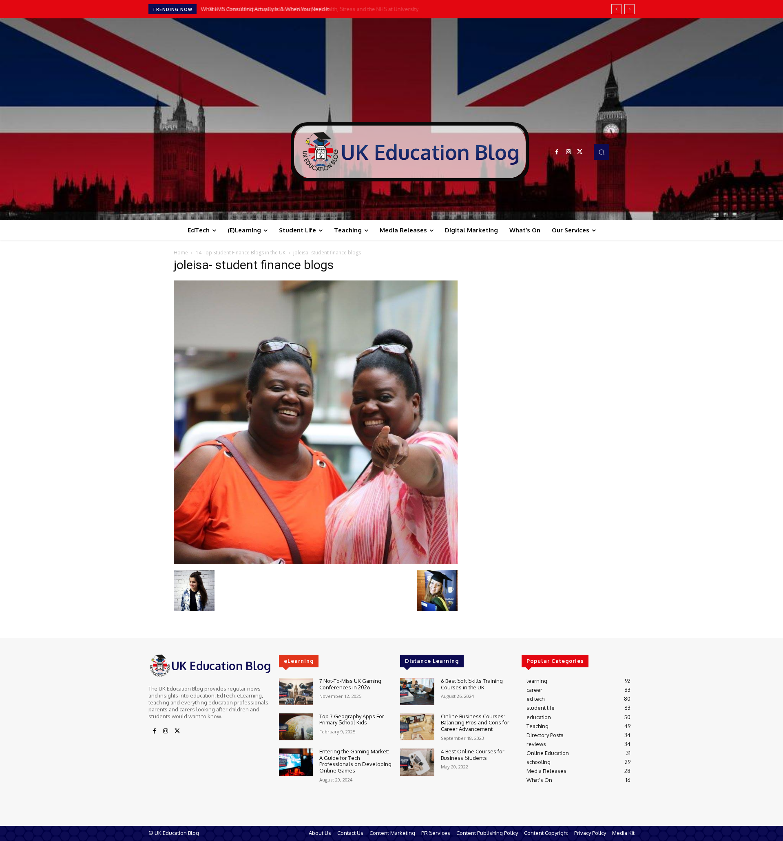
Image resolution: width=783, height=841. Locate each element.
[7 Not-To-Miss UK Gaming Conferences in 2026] (296, 691)
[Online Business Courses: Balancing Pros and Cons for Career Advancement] (417, 727)
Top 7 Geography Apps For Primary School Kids (351, 719)
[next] (629, 9)
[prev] (616, 9)
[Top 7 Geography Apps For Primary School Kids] (296, 727)
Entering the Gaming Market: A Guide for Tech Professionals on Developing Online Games (355, 761)
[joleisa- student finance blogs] (316, 561)
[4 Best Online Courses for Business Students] (417, 762)
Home (181, 252)
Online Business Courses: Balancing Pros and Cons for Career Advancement (475, 722)
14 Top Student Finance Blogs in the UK (240, 252)
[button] (601, 151)
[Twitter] (580, 152)
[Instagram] (568, 152)
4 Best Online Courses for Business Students (472, 754)
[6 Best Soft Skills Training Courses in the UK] (417, 691)
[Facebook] (557, 152)
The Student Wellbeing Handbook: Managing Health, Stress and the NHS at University (307, 9)
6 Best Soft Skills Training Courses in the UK (472, 684)
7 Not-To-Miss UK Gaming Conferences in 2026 (350, 684)
